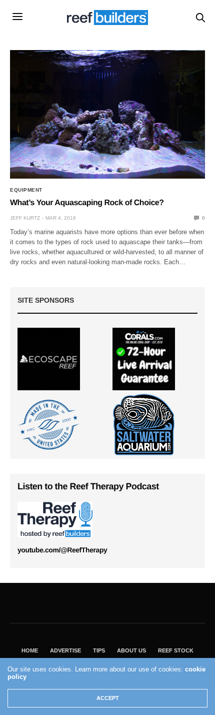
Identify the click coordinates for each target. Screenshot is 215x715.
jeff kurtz (25, 218)
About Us (131, 650)
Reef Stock (176, 650)
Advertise (65, 650)
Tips (99, 650)
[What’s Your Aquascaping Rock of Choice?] (107, 114)
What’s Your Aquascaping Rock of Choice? (87, 203)
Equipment (26, 190)
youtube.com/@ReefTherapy (62, 550)
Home (30, 650)
